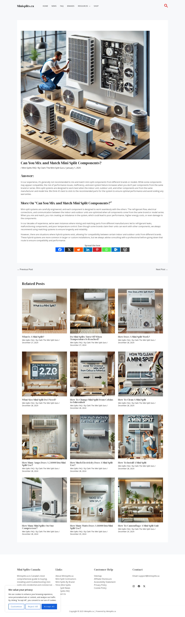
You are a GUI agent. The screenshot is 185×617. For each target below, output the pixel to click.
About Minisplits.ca (64, 576)
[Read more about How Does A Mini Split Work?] (140, 311)
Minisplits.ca (25, 6)
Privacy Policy (100, 585)
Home (45, 6)
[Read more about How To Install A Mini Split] (140, 437)
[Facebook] (60, 249)
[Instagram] (134, 586)
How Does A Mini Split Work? (134, 336)
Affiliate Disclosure (103, 579)
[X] (69, 249)
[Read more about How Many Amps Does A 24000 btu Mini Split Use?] (44, 437)
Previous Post (25, 269)
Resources (83, 6)
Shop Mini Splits (63, 585)
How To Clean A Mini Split (132, 399)
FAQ (62, 6)
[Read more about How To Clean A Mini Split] (140, 374)
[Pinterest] (97, 249)
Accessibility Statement (105, 582)
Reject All (33, 606)
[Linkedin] (87, 249)
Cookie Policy (100, 588)
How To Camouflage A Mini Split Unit (138, 525)
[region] (32, 599)
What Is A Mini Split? (33, 336)
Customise (16, 606)
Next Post (162, 269)
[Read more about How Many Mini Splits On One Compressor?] (44, 500)
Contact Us (61, 594)
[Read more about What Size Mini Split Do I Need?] (44, 374)
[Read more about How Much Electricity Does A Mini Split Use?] (92, 437)
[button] (166, 6)
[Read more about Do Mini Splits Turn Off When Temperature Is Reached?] (92, 311)
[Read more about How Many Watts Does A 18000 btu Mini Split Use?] (92, 500)
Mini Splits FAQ (29, 167)
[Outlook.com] (115, 249)
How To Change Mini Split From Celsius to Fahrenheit (91, 401)
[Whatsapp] (106, 249)
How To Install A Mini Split (132, 462)
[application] (89, 6)
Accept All (49, 606)
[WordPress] (125, 249)
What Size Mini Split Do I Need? (39, 399)
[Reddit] (78, 249)
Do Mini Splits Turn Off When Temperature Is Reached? (86, 338)
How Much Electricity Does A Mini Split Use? (91, 464)
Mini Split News (63, 588)
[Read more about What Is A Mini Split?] (44, 311)
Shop (96, 6)
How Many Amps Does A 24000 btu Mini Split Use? (44, 464)
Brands (70, 6)
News (54, 6)
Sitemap (98, 576)
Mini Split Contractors (66, 579)
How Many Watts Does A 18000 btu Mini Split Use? (91, 527)
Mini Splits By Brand (65, 582)
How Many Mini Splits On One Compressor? (38, 527)
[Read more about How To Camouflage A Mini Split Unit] (140, 500)
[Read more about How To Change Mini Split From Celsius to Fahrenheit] (92, 374)
